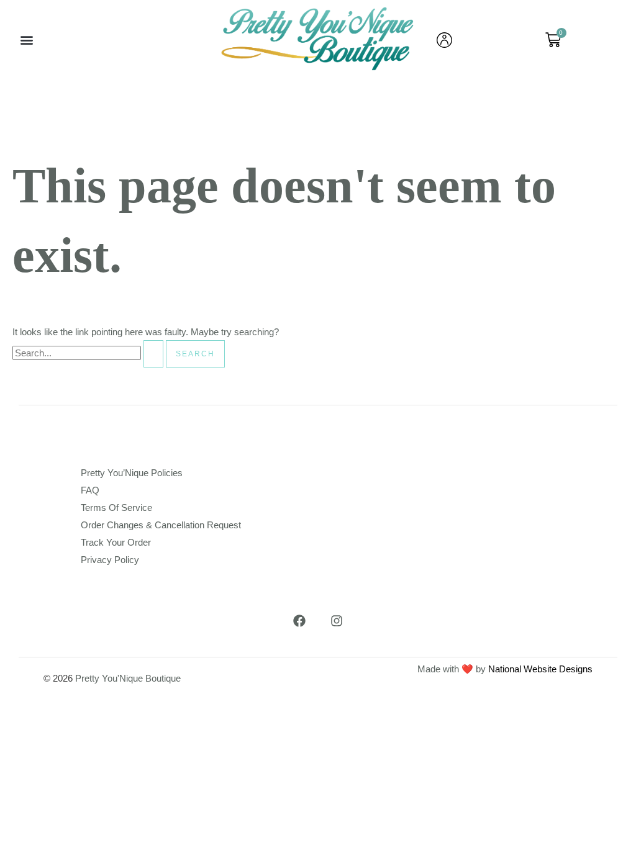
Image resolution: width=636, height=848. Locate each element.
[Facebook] (299, 621)
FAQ (90, 490)
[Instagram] (336, 621)
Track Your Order (116, 542)
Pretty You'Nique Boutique (128, 678)
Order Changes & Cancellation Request (161, 525)
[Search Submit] (153, 354)
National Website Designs (540, 669)
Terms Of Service (116, 507)
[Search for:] (89, 353)
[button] (26, 40)
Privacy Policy (110, 559)
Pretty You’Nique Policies (132, 472)
